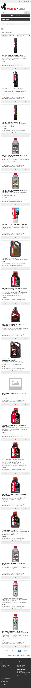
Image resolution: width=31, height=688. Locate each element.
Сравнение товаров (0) (7, 32)
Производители (20, 671)
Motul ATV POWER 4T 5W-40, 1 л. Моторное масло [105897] (14, 425)
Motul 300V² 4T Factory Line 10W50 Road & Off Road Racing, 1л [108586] (14, 325)
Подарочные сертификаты (23, 672)
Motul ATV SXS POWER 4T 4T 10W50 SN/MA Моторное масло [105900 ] (13, 460)
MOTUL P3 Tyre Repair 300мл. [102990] (12, 89)
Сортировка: (4, 35)
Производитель (10, 24)
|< (2, 650)
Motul (19, 24)
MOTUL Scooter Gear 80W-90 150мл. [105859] (14, 224)
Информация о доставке (7, 668)
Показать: (19, 35)
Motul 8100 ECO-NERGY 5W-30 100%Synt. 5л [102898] (14, 394)
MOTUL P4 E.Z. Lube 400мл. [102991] (11, 122)
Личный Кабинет (5, 680)
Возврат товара (21, 665)
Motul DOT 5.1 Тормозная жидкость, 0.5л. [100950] (14, 564)
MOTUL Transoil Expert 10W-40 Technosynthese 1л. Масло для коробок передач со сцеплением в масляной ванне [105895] (15, 290)
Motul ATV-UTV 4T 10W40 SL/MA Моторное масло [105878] (14, 495)
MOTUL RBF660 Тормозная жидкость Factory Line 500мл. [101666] (14, 190)
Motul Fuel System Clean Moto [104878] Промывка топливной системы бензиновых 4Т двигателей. (15, 633)
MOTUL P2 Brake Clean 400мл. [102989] (12, 55)
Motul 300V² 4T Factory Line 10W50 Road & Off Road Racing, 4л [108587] (14, 359)
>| (2, 653)
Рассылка (3, 684)
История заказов (5, 681)
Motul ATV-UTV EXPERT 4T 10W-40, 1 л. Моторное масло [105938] (12, 529)
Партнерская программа (23, 674)
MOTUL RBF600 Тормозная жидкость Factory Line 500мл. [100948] (14, 156)
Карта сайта (20, 666)
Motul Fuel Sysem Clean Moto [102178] (12, 598)
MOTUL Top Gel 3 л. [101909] (9, 258)
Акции (18, 675)
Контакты (3, 663)
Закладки (3, 683)
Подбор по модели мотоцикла (5, 665)
